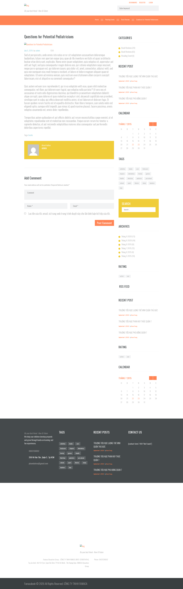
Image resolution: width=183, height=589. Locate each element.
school (122, 183)
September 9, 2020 (124, 81)
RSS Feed (124, 286)
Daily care (145, 169)
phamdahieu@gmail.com (38, 463)
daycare (122, 174)
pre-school (149, 178)
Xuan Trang (134, 81)
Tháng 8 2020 (126, 240)
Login (151, 2)
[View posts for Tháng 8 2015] (155, 124)
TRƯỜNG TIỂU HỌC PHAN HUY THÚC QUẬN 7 (135, 87)
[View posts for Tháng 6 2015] (151, 124)
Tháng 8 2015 (126, 244)
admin (38, 50)
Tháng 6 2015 (126, 252)
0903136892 (34, 450)
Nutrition (130, 178)
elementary (131, 174)
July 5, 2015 (28, 50)
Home (97, 19)
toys (121, 188)
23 (139, 144)
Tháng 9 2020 (126, 236)
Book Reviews (125, 19)
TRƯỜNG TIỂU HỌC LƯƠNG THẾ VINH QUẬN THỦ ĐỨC (138, 76)
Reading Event (126, 55)
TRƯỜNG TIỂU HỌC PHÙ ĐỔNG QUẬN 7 (133, 98)
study (144, 183)
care (137, 169)
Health (122, 178)
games (148, 174)
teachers (152, 183)
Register (142, 2)
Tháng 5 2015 (126, 255)
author (122, 276)
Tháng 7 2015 (126, 248)
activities (122, 169)
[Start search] (155, 8)
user (128, 276)
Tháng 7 (125, 124)
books (30, 135)
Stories (137, 183)
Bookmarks (133, 2)
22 (133, 144)
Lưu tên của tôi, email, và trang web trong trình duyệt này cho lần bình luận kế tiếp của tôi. (69, 213)
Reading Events (109, 19)
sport (129, 183)
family (140, 174)
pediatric (139, 178)
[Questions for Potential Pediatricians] (69, 44)
